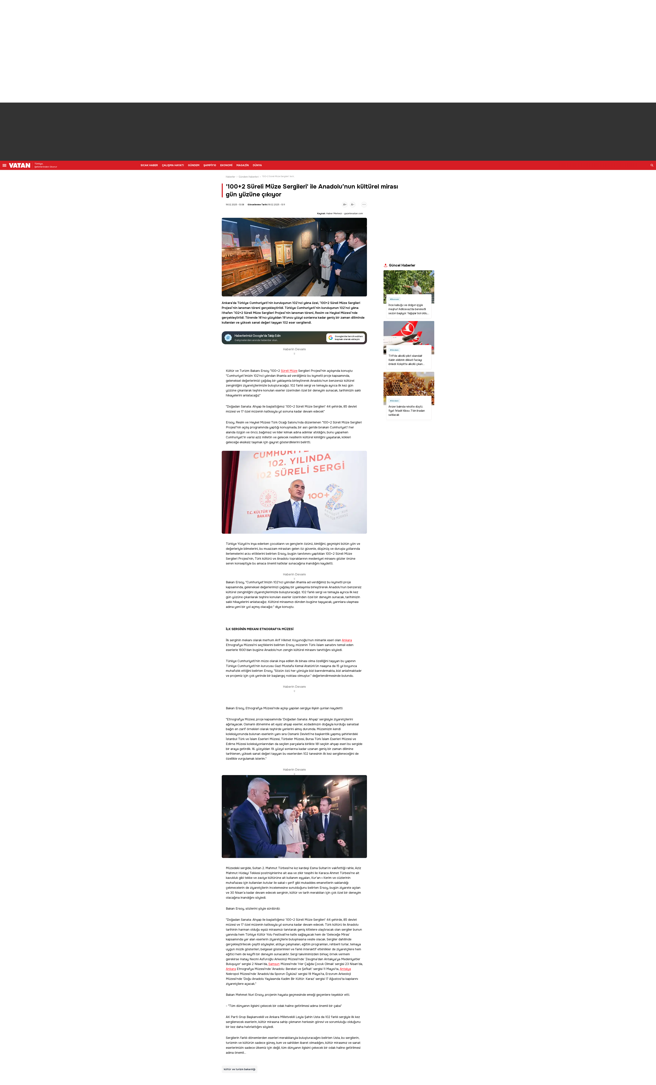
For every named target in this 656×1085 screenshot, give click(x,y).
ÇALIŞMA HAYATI (173, 165)
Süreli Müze (338, 303)
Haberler (230, 176)
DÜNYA (257, 165)
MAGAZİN (242, 165)
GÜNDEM (193, 165)
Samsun (274, 964)
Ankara (227, 303)
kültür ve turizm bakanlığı (239, 1069)
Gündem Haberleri (249, 176)
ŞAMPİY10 (209, 165)
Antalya (345, 969)
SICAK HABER (149, 165)
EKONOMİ (226, 165)
